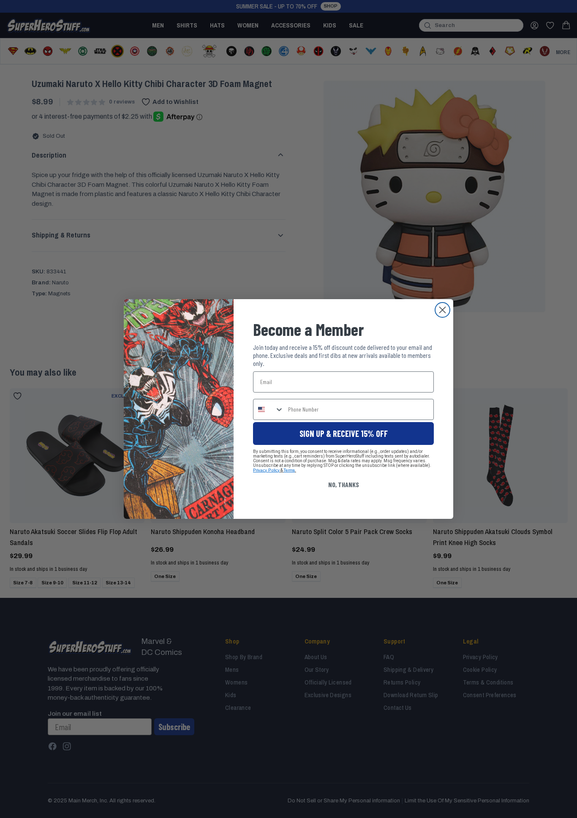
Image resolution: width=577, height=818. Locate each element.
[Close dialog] (442, 310)
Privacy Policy (266, 470)
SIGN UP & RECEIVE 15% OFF (343, 433)
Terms (289, 470)
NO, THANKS (343, 484)
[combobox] (268, 409)
